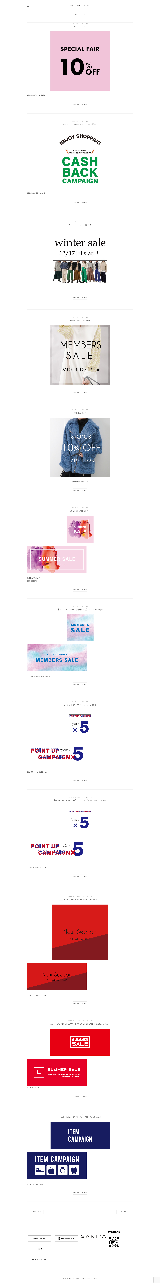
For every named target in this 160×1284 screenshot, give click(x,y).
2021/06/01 (76, 606)
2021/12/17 (76, 222)
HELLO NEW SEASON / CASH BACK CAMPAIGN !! (80, 899)
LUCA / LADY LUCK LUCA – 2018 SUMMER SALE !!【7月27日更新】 (80, 1023)
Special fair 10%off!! (80, 26)
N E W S (91, 797)
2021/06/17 (76, 507)
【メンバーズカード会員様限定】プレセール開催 (80, 609)
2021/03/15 (76, 701)
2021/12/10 (76, 317)
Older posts (124, 1211)
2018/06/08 (70, 1114)
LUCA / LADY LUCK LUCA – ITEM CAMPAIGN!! (80, 1117)
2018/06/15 (70, 1020)
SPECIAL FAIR (80, 413)
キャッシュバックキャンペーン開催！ (80, 124)
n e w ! (85, 797)
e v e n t (85, 23)
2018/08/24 (70, 896)
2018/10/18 (70, 797)
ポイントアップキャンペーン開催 (80, 705)
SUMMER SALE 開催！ (80, 511)
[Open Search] (132, 5)
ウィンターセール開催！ (80, 225)
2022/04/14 (76, 23)
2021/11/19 (76, 409)
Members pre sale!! (80, 320)
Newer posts (35, 1211)
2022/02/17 (76, 121)
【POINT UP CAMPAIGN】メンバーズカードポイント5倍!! (80, 800)
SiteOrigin (95, 1278)
